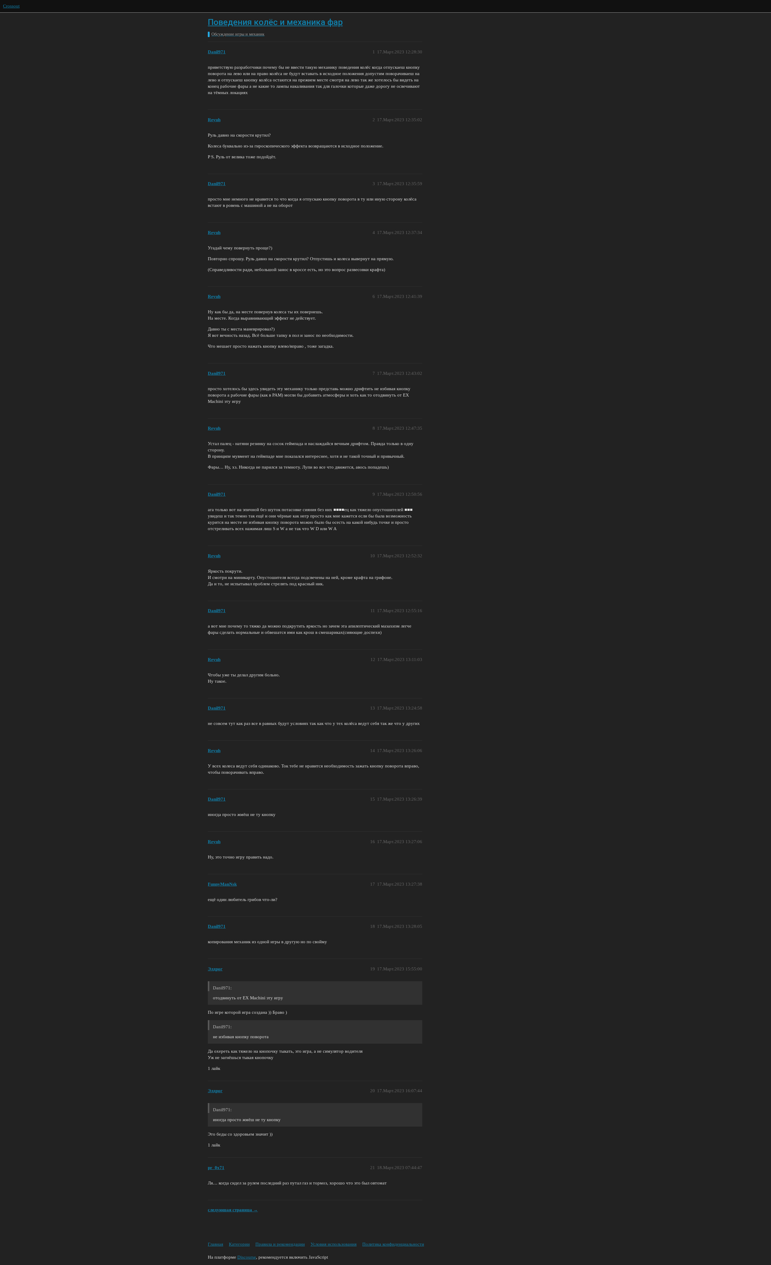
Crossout (11, 6)
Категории (239, 1244)
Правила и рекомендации (280, 1244)
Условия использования (334, 1244)
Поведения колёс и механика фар (275, 22)
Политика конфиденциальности (393, 1244)
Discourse (246, 1257)
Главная (215, 1244)
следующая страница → (233, 1209)
